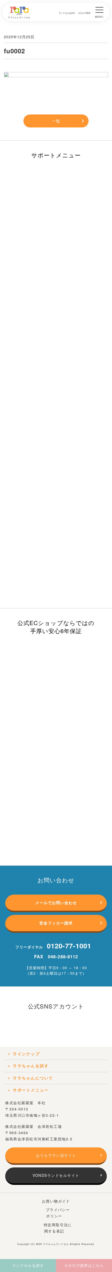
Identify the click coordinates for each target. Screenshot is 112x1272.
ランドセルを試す (27, 1265)
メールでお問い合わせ (56, 902)
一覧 (56, 121)
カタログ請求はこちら (84, 1265)
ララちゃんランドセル (56, 1244)
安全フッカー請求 (56, 923)
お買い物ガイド (56, 1201)
